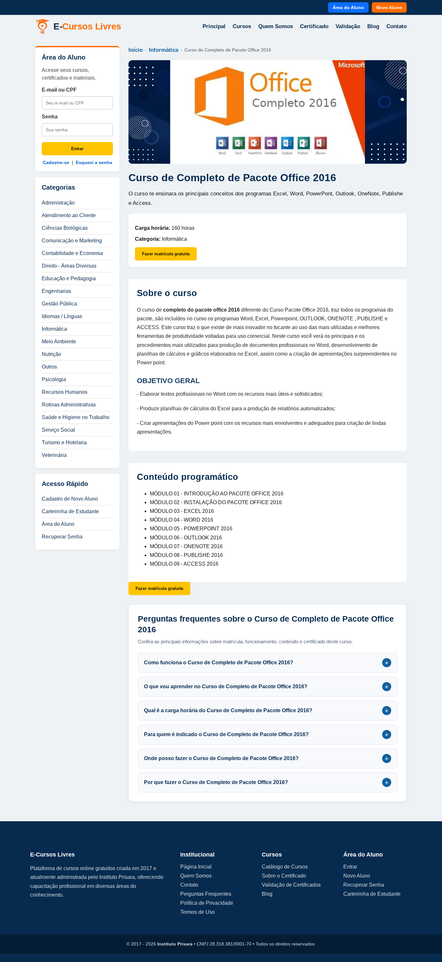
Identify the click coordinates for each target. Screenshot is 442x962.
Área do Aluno (348, 7)
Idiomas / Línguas (62, 316)
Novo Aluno (389, 7)
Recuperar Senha (62, 536)
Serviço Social (58, 430)
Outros (49, 367)
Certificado (314, 26)
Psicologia (54, 379)
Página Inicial (196, 866)
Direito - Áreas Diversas (69, 266)
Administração (58, 202)
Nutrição (51, 354)
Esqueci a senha (94, 162)
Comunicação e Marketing (72, 240)
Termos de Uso (197, 912)
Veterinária (54, 455)
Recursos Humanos (64, 392)
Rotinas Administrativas (69, 404)
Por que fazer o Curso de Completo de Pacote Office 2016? (266, 782)
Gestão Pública (59, 303)
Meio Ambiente (59, 341)
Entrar (77, 148)
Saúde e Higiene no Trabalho (75, 417)
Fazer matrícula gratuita (166, 253)
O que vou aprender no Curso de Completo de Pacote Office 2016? (266, 686)
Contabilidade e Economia (72, 253)
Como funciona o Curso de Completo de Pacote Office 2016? (266, 662)
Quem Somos (275, 26)
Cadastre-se (56, 162)
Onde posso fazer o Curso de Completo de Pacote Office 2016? (266, 758)
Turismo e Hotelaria (64, 442)
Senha (50, 116)
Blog (373, 26)
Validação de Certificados (291, 885)
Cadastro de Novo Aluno (70, 499)
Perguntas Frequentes (205, 894)
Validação (348, 26)
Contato (396, 26)
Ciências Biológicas (65, 228)
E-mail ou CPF (59, 90)
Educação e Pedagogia (69, 278)
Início (135, 50)
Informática (54, 329)
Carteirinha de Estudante (70, 511)
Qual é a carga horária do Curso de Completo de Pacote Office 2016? (266, 710)
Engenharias (56, 291)
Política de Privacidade (206, 903)
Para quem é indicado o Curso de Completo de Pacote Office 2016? (266, 734)
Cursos (242, 26)
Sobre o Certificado (284, 876)
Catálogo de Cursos (285, 866)
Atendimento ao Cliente (69, 215)
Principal (214, 26)
